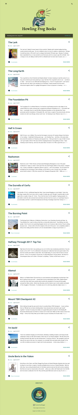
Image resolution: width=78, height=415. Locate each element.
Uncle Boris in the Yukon (21, 356)
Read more (66, 62)
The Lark (12, 42)
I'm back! (12, 327)
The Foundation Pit (18, 99)
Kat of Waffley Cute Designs (40, 410)
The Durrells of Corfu (19, 185)
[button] (69, 42)
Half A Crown (15, 128)
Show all (68, 35)
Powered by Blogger (40, 405)
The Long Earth (16, 71)
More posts (39, 383)
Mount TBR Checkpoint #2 (21, 299)
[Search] (72, 4)
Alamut (12, 270)
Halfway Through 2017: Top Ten (24, 242)
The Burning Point (17, 213)
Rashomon (13, 156)
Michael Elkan (42, 407)
